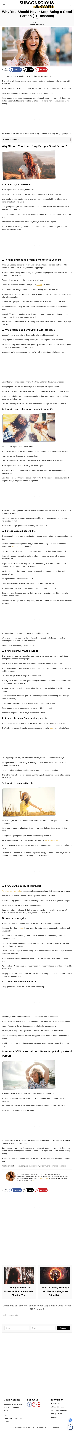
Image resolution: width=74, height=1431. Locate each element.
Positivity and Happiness (37, 24)
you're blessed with (51, 840)
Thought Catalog (43, 1178)
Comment (63, 1328)
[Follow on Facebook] (29, 1404)
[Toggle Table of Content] (68, 139)
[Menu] (4, 4)
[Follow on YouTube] (39, 1404)
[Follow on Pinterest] (34, 1404)
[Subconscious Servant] (37, 4)
